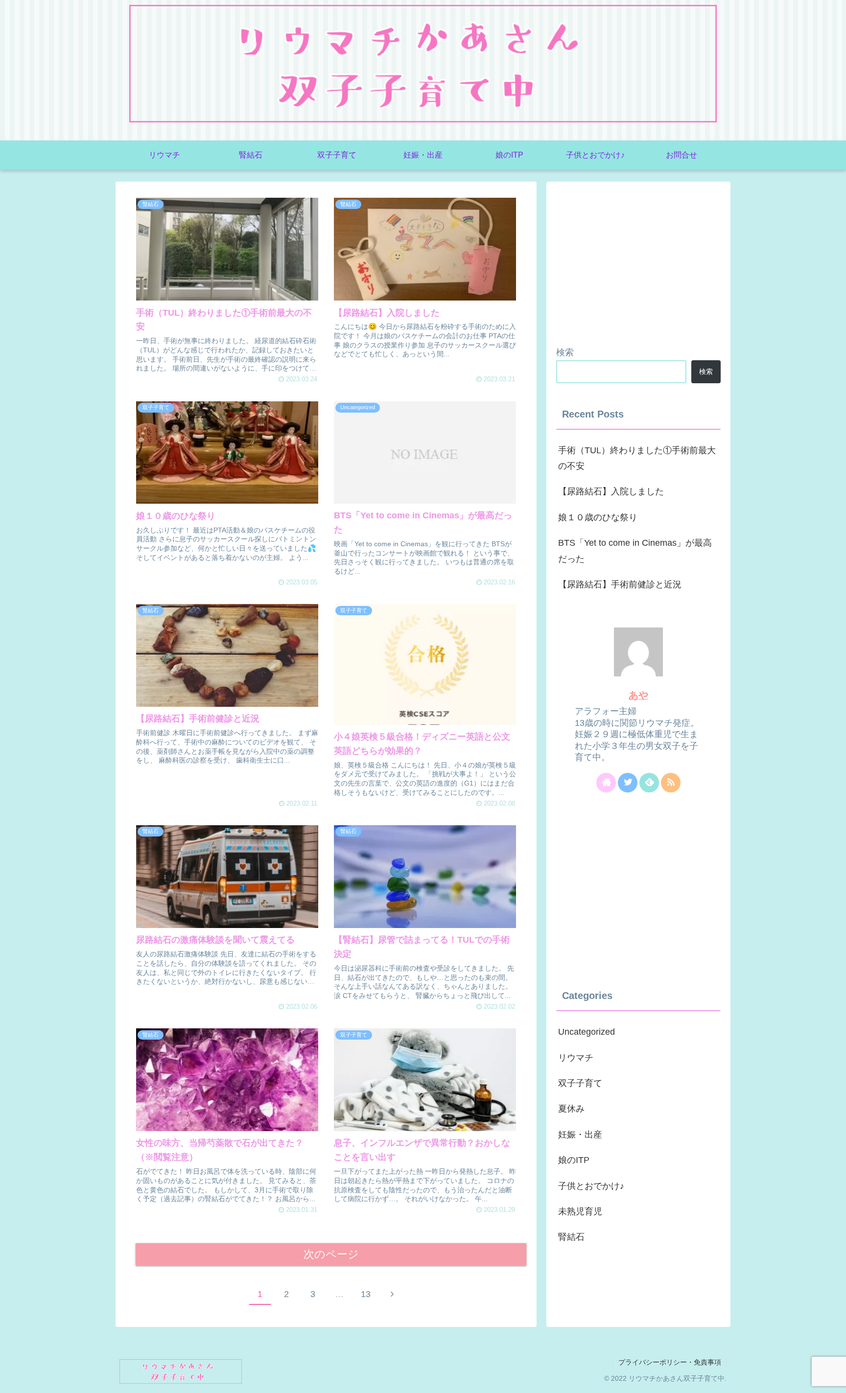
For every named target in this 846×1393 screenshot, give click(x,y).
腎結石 (571, 1237)
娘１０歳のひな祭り (597, 517)
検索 (565, 352)
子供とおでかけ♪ (591, 1186)
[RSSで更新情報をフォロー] (671, 782)
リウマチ (575, 1058)
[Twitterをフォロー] (627, 782)
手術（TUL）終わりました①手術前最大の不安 (637, 458)
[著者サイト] (606, 782)
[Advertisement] (638, 259)
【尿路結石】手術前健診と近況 (620, 584)
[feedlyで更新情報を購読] (649, 782)
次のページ (331, 1254)
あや (638, 695)
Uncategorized (586, 1032)
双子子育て (580, 1083)
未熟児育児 (580, 1211)
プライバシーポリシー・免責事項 (669, 1362)
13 (366, 1294)
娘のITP (573, 1160)
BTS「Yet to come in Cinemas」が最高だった (635, 550)
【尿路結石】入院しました (611, 491)
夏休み (571, 1109)
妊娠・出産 (580, 1134)
